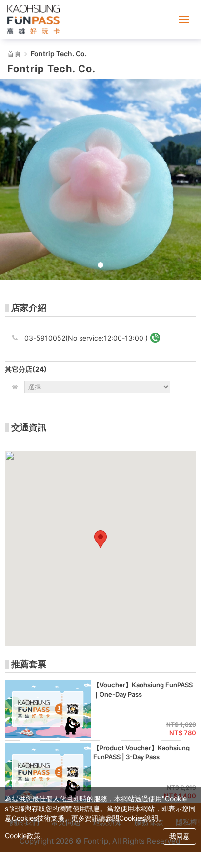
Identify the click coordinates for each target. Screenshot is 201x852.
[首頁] (33, 19)
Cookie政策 (22, 836)
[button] (100, 539)
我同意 (179, 836)
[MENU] (184, 19)
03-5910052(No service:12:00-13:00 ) (86, 338)
